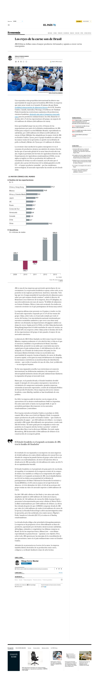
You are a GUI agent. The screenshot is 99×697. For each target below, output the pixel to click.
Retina (82, 33)
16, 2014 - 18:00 (19, 57)
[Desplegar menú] (9, 25)
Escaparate (10, 648)
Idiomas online (45, 648)
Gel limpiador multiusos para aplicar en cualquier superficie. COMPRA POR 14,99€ (56, 663)
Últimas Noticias (87, 33)
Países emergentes (28, 579)
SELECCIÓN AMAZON (21, 648)
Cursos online (36, 648)
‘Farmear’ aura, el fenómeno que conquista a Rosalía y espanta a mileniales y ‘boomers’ (80, 171)
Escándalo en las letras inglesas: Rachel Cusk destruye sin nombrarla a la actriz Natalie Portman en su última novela (82, 156)
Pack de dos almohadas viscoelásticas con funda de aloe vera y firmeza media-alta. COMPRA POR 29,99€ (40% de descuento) (71, 664)
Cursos (29, 648)
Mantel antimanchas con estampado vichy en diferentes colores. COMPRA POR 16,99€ (84, 663)
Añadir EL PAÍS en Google (57, 61)
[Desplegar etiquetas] (62, 580)
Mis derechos (66, 33)
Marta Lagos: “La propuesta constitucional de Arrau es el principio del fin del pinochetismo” (81, 122)
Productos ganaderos (47, 579)
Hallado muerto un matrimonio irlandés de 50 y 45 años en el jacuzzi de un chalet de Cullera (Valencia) (82, 162)
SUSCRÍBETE (79, 21)
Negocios (72, 33)
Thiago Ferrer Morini (22, 56)
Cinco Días (77, 33)
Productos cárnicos (37, 579)
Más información (18, 586)
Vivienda (55, 33)
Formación (60, 33)
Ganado (20, 579)
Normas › (61, 572)
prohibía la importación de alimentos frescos (31, 107)
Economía (14, 32)
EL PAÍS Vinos (54, 648)
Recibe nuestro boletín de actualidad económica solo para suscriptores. (32, 568)
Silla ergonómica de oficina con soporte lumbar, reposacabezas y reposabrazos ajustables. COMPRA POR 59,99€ (34, 669)
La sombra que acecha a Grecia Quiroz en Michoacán (81, 131)
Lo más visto (75, 145)
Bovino (16, 579)
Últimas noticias (76, 117)
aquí (45, 586)
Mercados (50, 33)
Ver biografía (25, 563)
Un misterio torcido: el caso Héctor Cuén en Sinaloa (80, 126)
